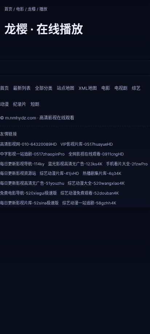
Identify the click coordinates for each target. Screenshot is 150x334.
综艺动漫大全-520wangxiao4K (96, 183)
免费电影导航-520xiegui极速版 (28, 193)
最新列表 (22, 88)
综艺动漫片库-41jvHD (59, 173)
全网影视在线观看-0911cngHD (96, 154)
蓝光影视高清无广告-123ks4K (75, 163)
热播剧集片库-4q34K (102, 173)
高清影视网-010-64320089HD (28, 144)
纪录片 (19, 104)
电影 (20, 9)
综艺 (136, 88)
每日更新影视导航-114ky (22, 163)
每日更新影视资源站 (18, 173)
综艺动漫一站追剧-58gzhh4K (89, 203)
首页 (8, 9)
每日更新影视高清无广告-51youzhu (32, 183)
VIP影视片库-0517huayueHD (86, 144)
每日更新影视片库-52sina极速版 (29, 203)
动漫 (4, 104)
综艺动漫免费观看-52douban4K (89, 193)
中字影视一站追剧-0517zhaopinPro (32, 154)
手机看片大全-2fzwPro (127, 163)
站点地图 (65, 88)
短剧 (35, 104)
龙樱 (32, 9)
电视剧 (120, 88)
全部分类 (43, 88)
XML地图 (88, 88)
